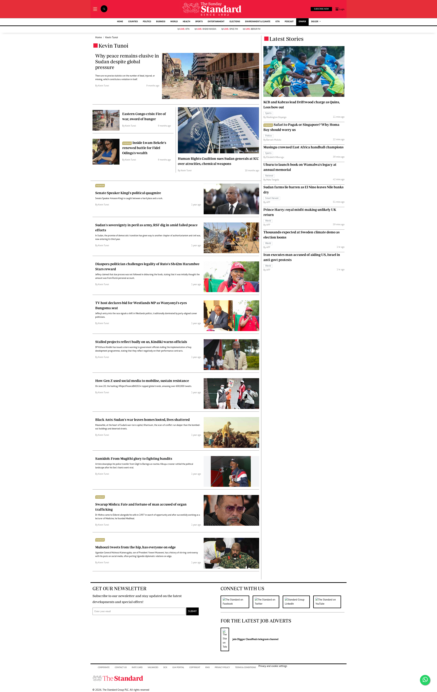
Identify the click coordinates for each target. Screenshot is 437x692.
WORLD (174, 22)
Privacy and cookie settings (272, 666)
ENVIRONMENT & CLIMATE (257, 22)
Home (98, 37)
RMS (207, 668)
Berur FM (253, 29)
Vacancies (153, 668)
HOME (120, 22)
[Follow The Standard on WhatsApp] (425, 680)
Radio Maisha (206, 29)
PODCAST (289, 22)
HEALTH (186, 22)
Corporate (104, 668)
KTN (278, 22)
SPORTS (199, 22)
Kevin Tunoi (111, 37)
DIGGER (315, 22)
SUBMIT (192, 611)
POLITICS (147, 22)
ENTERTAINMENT (216, 22)
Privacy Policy (222, 668)
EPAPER (302, 22)
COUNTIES (133, 22)
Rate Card (137, 668)
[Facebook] (237, 602)
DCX (165, 668)
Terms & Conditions (245, 668)
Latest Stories (286, 39)
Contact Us (121, 668)
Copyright (194, 668)
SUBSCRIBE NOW (321, 9)
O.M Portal (178, 668)
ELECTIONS (235, 22)
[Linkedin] (298, 602)
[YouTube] (328, 602)
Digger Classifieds (247, 639)
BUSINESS (160, 22)
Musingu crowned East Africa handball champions (303, 147)
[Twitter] (268, 602)
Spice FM (231, 29)
